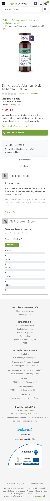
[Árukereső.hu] (25, 430)
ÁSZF (25, 343)
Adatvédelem (25, 336)
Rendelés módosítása (25, 326)
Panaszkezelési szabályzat (25, 340)
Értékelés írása (11, 245)
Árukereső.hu (25, 435)
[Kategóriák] (3, 3)
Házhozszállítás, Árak (25, 311)
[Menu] (35, 4)
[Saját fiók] (40, 3)
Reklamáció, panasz (25, 332)
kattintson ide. (40, 496)
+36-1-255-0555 (28, 410)
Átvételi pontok (25, 315)
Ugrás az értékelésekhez (29, 94)
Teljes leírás (10, 212)
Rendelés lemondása (25, 329)
